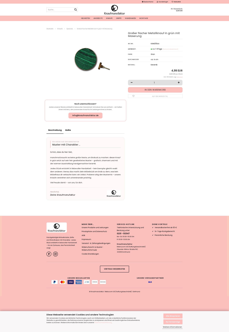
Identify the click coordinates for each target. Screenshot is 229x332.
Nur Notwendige (173, 322)
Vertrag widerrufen (114, 269)
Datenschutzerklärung (103, 322)
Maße (68, 130)
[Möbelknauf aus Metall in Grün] (91, 58)
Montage (143, 18)
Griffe (118, 18)
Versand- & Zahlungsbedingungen (96, 243)
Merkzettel (177, 2)
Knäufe (109, 18)
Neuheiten (85, 18)
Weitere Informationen (172, 327)
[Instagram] (55, 254)
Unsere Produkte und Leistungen (95, 227)
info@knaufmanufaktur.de (85, 115)
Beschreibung (55, 130)
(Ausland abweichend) (170, 49)
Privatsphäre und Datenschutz (94, 231)
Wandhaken (130, 18)
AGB (83, 235)
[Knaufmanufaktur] (114, 10)
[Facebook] (49, 254)
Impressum (86, 239)
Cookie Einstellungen (90, 254)
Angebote (98, 18)
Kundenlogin (163, 2)
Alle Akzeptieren (173, 316)
